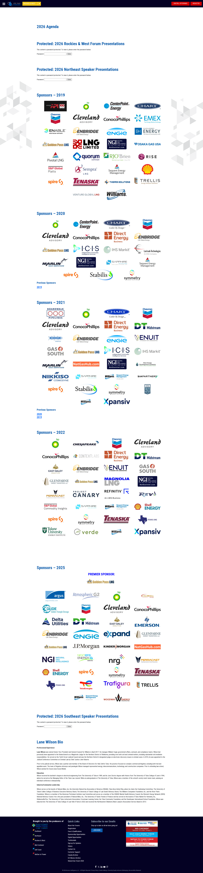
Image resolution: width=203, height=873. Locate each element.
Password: (40, 54)
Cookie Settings (103, 870)
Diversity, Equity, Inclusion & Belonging (118, 870)
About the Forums (74, 825)
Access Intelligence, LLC (72, 870)
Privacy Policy (94, 870)
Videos (70, 846)
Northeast (38, 836)
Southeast (38, 831)
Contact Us (71, 849)
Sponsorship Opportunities (76, 834)
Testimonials (72, 840)
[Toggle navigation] (3, 3)
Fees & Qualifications (75, 831)
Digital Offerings (180, 3)
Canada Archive (73, 855)
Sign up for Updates (74, 843)
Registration (72, 828)
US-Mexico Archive (74, 858)
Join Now (96, 830)
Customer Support (74, 852)
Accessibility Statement (135, 870)
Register (196, 3)
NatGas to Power (40, 854)
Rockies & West (40, 840)
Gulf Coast (38, 850)
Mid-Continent (39, 845)
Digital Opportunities (74, 837)
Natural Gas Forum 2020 (76, 861)
